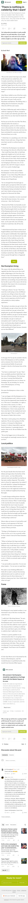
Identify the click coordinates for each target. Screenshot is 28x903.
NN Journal (4, 23)
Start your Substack (10, 896)
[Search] (25, 824)
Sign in (24, 2)
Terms (18, 890)
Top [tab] (3, 824)
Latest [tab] (7, 824)
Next (23, 744)
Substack (6, 899)
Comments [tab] (5, 755)
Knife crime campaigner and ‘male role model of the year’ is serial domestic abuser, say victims (10, 846)
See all (4, 870)
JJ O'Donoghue (8, 769)
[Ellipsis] (26, 769)
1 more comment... (6, 817)
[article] (14, 834)
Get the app (22, 896)
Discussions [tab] (13, 824)
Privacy (14, 890)
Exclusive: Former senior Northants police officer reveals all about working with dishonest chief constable (9, 831)
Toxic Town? (5, 859)
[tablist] (8, 755)
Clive (6, 777)
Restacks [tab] (11, 755)
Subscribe (19, 2)
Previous (6, 744)
